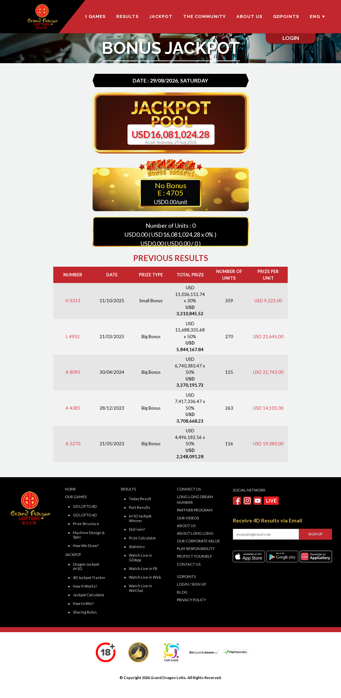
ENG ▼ (318, 16)
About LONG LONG (195, 533)
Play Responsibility (196, 548)
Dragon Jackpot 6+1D (86, 566)
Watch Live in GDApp (140, 557)
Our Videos (188, 518)
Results (127, 16)
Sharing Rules (85, 612)
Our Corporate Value (198, 541)
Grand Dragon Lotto (168, 677)
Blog (182, 592)
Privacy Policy (191, 600)
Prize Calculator (142, 538)
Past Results (139, 507)
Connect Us (189, 489)
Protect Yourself (194, 556)
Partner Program (194, 510)
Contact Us (188, 564)
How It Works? (85, 586)
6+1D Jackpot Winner (140, 518)
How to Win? (83, 603)
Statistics (137, 546)
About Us (249, 16)
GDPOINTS (286, 16)
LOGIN (183, 584)
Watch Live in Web (145, 577)
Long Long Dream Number (195, 499)
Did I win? (137, 529)
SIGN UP (198, 584)
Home (70, 489)
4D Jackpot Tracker (89, 577)
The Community (204, 16)
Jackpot (160, 16)
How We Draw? (86, 545)
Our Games (91, 16)
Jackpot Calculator (89, 595)
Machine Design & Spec (89, 534)
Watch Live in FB (143, 568)
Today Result (140, 498)
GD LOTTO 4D (85, 506)
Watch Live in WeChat (140, 588)
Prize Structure (86, 523)
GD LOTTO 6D (85, 515)
